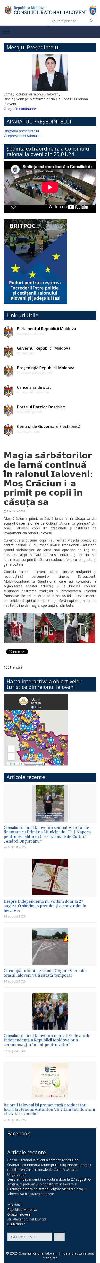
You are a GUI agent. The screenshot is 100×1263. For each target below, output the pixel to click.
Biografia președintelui (21, 131)
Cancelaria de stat (34, 387)
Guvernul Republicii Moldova (43, 348)
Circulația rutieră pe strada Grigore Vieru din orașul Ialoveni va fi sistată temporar (45, 973)
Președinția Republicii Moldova (45, 367)
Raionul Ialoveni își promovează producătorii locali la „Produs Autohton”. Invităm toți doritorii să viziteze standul (49, 1109)
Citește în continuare (20, 108)
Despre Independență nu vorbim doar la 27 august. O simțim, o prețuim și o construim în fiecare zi (45, 905)
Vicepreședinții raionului (22, 135)
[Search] (91, 21)
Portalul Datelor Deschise (41, 407)
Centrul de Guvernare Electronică (48, 426)
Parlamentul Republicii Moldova (46, 328)
